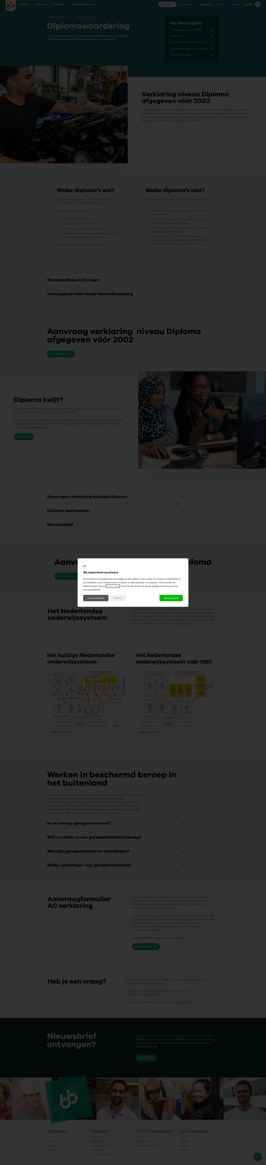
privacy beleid (113, 586)
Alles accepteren (171, 598)
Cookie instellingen (96, 598)
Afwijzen (118, 598)
